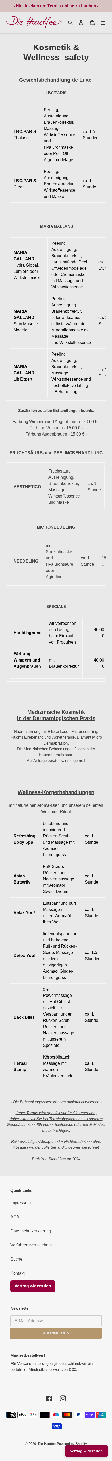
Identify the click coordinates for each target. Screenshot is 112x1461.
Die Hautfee (47, 1444)
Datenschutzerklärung (30, 1231)
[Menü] (103, 22)
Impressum (20, 1203)
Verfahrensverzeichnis (31, 1245)
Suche (16, 1259)
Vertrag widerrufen (33, 1286)
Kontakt (17, 1273)
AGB (14, 1217)
